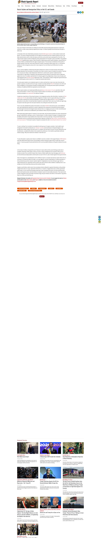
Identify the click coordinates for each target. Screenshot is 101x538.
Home (19, 6)
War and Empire (74, 6)
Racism (51, 188)
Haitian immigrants (23, 188)
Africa (22, 6)
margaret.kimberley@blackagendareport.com (26, 181)
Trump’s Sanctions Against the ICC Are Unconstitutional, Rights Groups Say (49, 482)
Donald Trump (22, 190)
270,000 (47, 105)
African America (27, 6)
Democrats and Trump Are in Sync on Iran (50, 512)
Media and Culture (51, 6)
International (44, 6)
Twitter (27, 179)
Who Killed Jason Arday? (23, 457)
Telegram (37, 179)
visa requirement (30, 93)
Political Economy (59, 6)
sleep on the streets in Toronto (49, 90)
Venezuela (62, 153)
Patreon (64, 178)
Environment (39, 6)
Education (33, 6)
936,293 (52, 83)
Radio (64, 6)
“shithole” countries (39, 127)
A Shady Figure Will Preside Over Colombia (50, 457)
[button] (42, 29)
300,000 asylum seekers (47, 54)
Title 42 (20, 60)
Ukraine (33, 188)
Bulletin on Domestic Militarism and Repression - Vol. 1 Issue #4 (25, 482)
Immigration (42, 188)
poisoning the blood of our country (58, 120)
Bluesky (31, 179)
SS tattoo (56, 99)
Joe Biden (59, 188)
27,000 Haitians (62, 139)
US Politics (68, 6)
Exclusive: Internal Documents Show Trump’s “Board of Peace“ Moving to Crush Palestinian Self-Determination (73, 512)
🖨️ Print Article (46, 12)
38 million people (30, 77)
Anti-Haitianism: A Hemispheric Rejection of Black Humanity (73, 457)
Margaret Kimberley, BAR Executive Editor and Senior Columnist (28, 12)
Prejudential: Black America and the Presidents (41, 178)
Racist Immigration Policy (35, 190)
